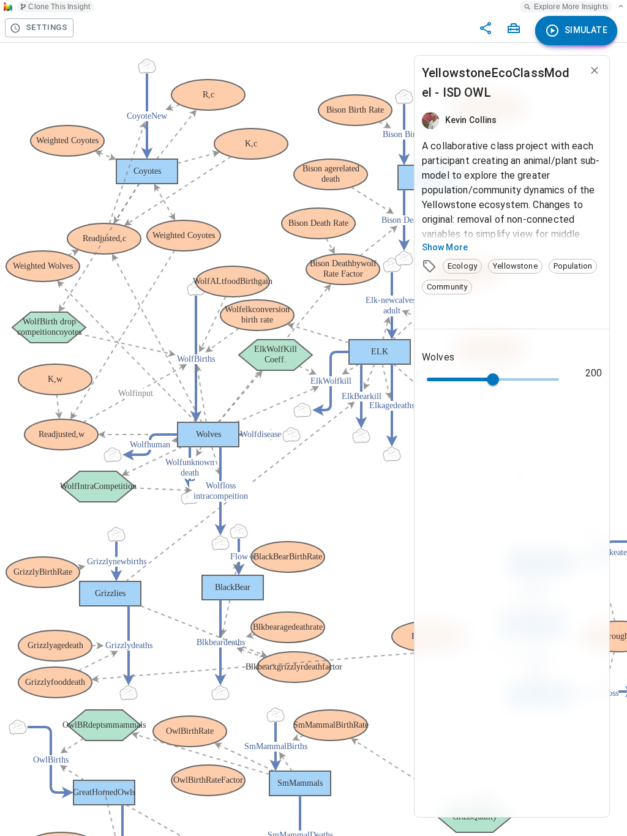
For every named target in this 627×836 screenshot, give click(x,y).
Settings (46, 27)
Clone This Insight (59, 6)
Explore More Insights (571, 6)
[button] (462, 266)
